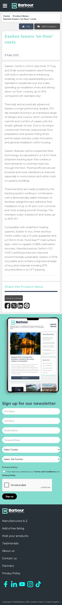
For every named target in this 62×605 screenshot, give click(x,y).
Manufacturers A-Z (14, 521)
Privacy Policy (10, 467)
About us (8, 550)
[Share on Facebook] (7, 306)
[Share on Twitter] (14, 306)
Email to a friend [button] (13, 298)
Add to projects (49, 26)
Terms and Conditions (45, 472)
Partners (8, 565)
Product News (21, 16)
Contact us (9, 558)
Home (6, 16)
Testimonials (10, 543)
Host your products (15, 536)
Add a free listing (13, 528)
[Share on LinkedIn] (20, 306)
